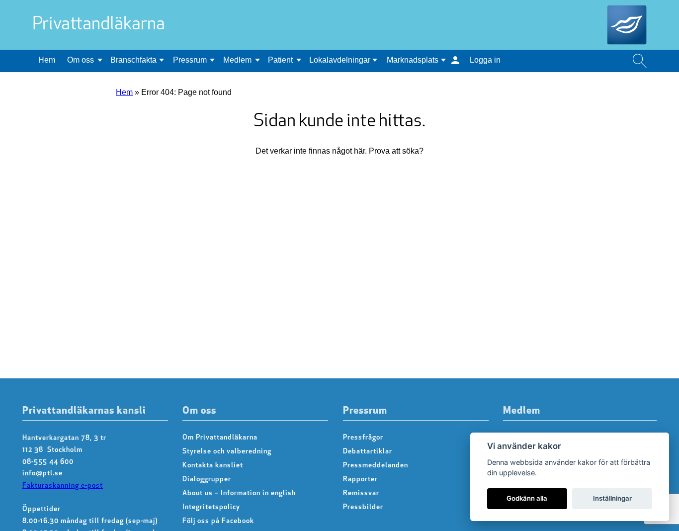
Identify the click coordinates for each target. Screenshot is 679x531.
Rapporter (360, 479)
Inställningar (612, 498)
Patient (280, 60)
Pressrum (190, 60)
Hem (46, 60)
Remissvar (361, 493)
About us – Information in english (239, 493)
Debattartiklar (367, 451)
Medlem (237, 60)
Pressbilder (363, 507)
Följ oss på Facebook (218, 521)
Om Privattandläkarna (219, 438)
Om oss (80, 60)
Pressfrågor (363, 438)
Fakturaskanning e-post (62, 486)
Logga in (485, 60)
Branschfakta (133, 60)
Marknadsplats (412, 60)
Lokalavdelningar (339, 60)
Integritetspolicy (211, 507)
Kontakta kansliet (212, 465)
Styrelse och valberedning (226, 451)
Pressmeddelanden (375, 465)
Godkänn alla (527, 498)
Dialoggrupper (206, 479)
